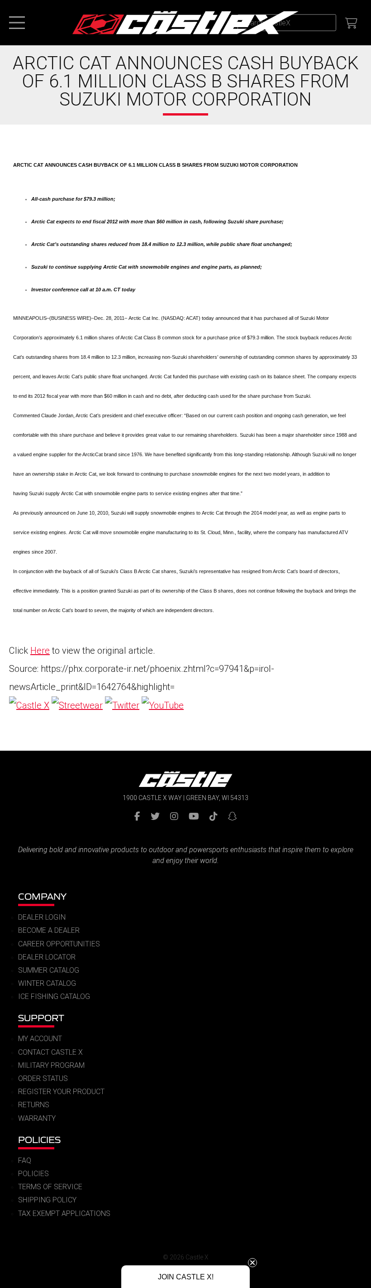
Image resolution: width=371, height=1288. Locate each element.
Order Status (43, 1078)
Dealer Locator (47, 957)
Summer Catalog (48, 970)
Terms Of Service (50, 1186)
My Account (40, 1038)
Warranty (37, 1118)
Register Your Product (61, 1091)
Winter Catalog (47, 983)
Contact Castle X (50, 1052)
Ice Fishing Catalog (54, 996)
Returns (33, 1104)
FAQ (24, 1160)
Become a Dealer (49, 930)
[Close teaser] (252, 1262)
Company (42, 896)
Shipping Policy (47, 1200)
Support (41, 1017)
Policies (39, 1139)
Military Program (51, 1065)
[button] (185, 1276)
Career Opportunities (59, 944)
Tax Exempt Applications (64, 1213)
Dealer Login (42, 917)
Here (40, 650)
